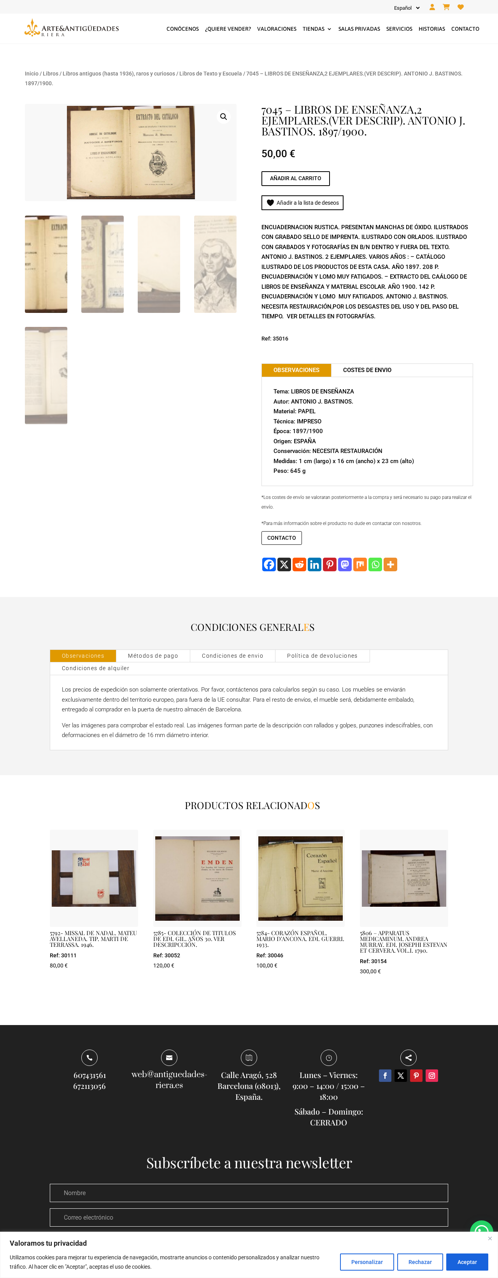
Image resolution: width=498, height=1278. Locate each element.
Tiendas (313, 29)
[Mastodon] (345, 564)
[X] (284, 564)
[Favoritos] (461, 7)
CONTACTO (281, 538)
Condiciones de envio (232, 656)
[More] (390, 564)
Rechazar (420, 1262)
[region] (249, 1255)
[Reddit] (299, 564)
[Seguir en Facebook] (385, 1075)
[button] (224, 117)
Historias (432, 29)
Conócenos (183, 29)
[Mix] (360, 564)
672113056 (89, 1085)
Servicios (399, 29)
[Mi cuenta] (432, 7)
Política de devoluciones (322, 656)
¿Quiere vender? (228, 29)
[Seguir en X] (401, 1075)
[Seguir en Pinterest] (416, 1075)
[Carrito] (446, 7)
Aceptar (467, 1262)
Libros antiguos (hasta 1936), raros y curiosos (119, 73)
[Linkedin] (314, 564)
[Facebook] (269, 564)
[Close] (489, 1238)
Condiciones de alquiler (96, 668)
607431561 (90, 1074)
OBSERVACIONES (296, 370)
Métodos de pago (153, 656)
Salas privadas (359, 29)
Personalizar (367, 1262)
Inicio (32, 73)
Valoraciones (276, 29)
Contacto (465, 29)
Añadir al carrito (295, 178)
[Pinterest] (330, 564)
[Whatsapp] (375, 564)
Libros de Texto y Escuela (210, 73)
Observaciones (83, 656)
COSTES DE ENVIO (367, 370)
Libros (50, 73)
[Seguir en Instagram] (432, 1075)
